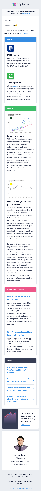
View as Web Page (15, 488)
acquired (15, 86)
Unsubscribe (27, 488)
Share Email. (26, 13)
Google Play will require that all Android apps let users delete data (18, 399)
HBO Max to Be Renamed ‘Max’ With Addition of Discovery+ (17, 370)
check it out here (25, 33)
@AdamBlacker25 (20, 464)
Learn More (25, 425)
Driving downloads (15, 136)
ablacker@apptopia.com (20, 461)
